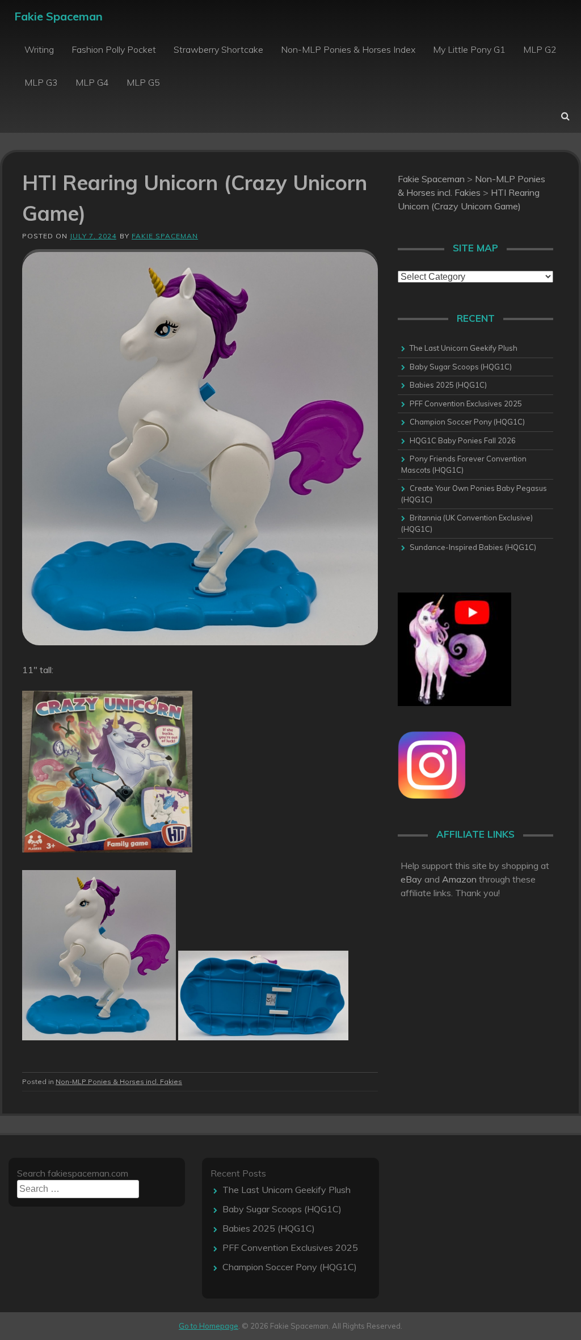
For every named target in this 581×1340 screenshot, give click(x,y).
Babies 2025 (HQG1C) (448, 384)
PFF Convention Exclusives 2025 (466, 403)
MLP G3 (41, 82)
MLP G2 (540, 49)
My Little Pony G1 (469, 49)
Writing (39, 49)
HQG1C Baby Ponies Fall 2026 (463, 440)
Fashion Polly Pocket (113, 49)
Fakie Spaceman (58, 16)
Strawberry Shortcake (218, 49)
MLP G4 (92, 82)
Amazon (459, 879)
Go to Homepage (208, 1325)
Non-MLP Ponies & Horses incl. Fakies (119, 1081)
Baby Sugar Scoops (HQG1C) (461, 366)
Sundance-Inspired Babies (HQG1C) (473, 547)
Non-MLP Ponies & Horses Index (348, 49)
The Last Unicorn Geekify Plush (463, 347)
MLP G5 (143, 82)
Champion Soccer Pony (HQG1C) (467, 421)
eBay (411, 879)
